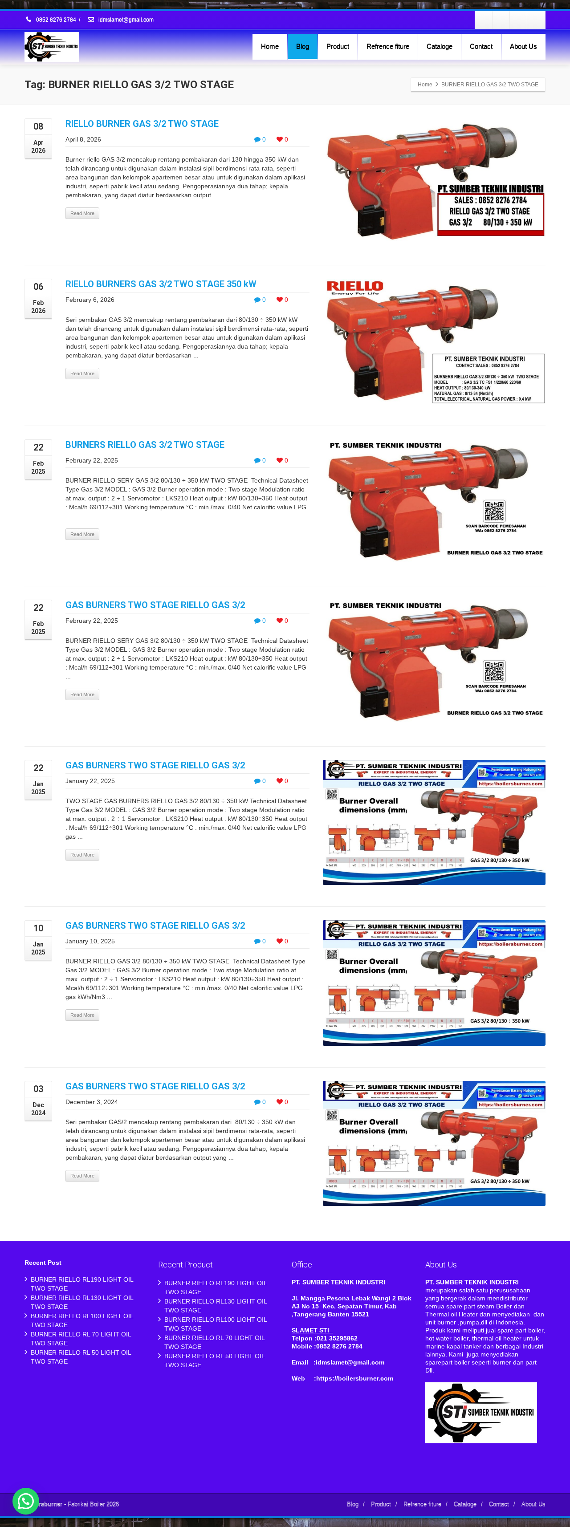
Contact (481, 46)
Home (270, 46)
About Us (523, 46)
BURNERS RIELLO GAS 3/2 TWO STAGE (144, 444)
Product (337, 46)
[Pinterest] (536, 20)
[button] (25, 1501)
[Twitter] (501, 20)
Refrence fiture (387, 46)
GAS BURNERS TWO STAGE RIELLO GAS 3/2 (155, 605)
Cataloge (439, 46)
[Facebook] (484, 20)
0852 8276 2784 (56, 20)
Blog (302, 46)
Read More (82, 213)
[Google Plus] (519, 20)
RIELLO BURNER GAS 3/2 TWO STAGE (142, 123)
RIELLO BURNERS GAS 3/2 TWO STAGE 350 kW (160, 284)
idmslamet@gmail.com (125, 20)
